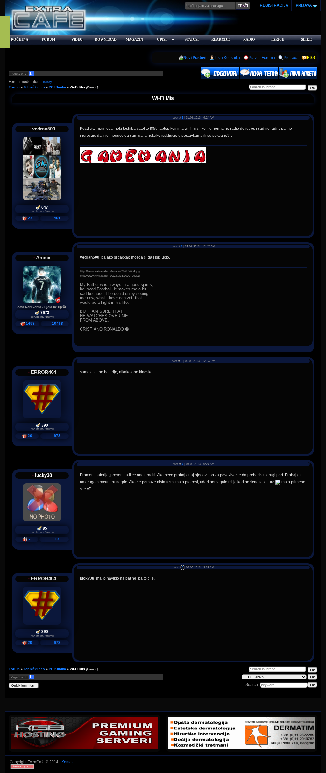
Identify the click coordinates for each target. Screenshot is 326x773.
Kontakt (67, 762)
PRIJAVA (303, 5)
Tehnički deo (34, 87)
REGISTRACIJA (274, 5)
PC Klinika (57, 87)
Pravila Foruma (262, 57)
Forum (14, 87)
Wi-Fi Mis (77, 87)
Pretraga (291, 57)
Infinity (47, 82)
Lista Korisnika (227, 57)
